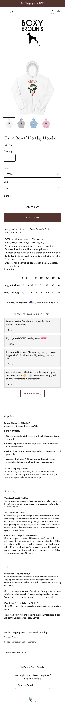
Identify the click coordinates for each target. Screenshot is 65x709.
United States (14, 652)
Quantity (8, 151)
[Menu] (5, 12)
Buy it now (32, 217)
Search (7, 632)
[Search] (12, 12)
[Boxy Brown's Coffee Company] (32, 33)
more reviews (32, 393)
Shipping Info (18, 632)
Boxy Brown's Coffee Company (23, 642)
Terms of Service (11, 637)
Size (6, 181)
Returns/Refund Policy (37, 632)
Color (6, 168)
